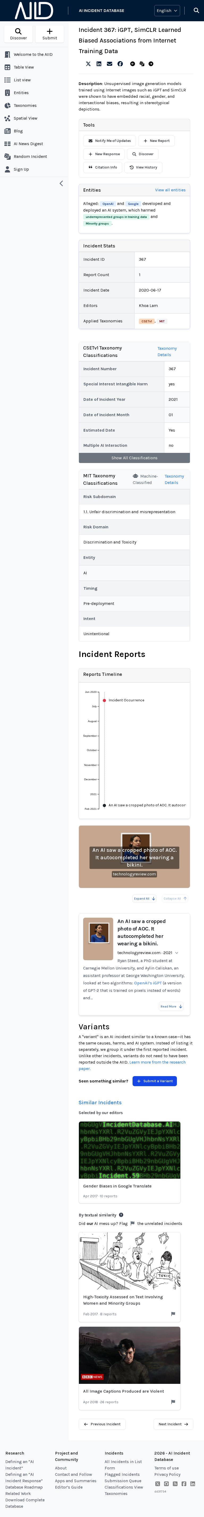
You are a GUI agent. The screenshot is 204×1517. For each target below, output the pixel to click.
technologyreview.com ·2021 (144, 952)
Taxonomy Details (167, 351)
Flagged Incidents (122, 1474)
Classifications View (124, 1487)
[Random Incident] (143, 64)
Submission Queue (123, 1480)
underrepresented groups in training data (116, 217)
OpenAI (108, 204)
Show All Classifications (135, 457)
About (61, 1467)
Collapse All (172, 898)
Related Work (18, 1493)
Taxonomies (116, 1493)
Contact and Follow (73, 1474)
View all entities (170, 189)
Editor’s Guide (69, 1487)
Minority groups (97, 223)
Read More (168, 1006)
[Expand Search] (193, 10)
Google (133, 204)
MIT (162, 321)
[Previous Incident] (134, 64)
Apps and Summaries (75, 1480)
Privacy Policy (167, 1474)
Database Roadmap (24, 1487)
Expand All (141, 898)
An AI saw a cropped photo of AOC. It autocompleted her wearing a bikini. (134, 857)
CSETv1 (147, 321)
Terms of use (166, 1467)
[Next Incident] (152, 64)
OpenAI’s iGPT (148, 982)
